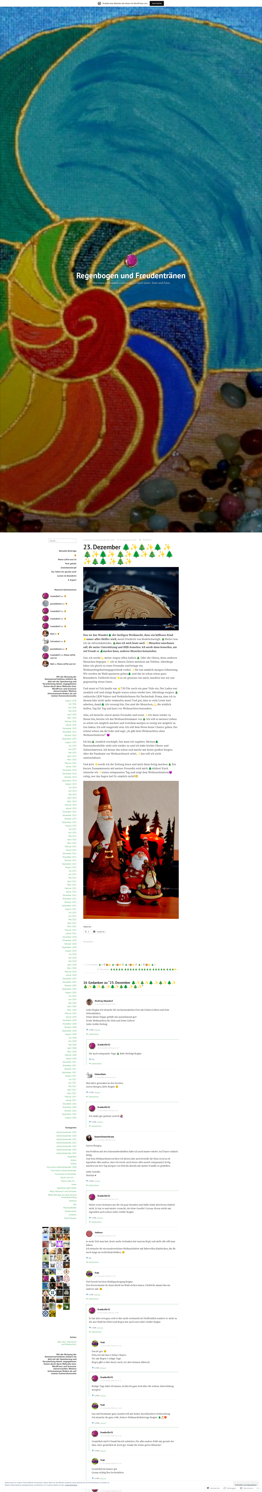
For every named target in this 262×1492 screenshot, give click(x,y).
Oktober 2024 (70, 777)
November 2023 (69, 815)
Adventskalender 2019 (66, 1132)
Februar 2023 (70, 846)
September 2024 (69, 780)
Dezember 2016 (69, 1103)
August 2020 (70, 950)
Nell (52, 634)
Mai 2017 (72, 1086)
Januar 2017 (71, 1100)
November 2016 (69, 1107)
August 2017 (70, 1076)
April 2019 (71, 1006)
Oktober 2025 (70, 735)
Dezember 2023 (69, 811)
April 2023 (71, 839)
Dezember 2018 (69, 1020)
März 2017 (71, 1093)
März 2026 (71, 718)
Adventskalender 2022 (66, 1142)
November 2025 (69, 731)
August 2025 (70, 742)
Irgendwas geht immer (66, 1188)
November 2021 (69, 898)
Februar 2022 (70, 888)
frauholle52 (55, 596)
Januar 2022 (71, 891)
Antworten (94, 1034)
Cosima (73, 1163)
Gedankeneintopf (68, 567)
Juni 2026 (72, 707)
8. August (72, 580)
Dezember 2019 (69, 978)
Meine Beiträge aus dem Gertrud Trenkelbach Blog (62, 1196)
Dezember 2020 (69, 937)
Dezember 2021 (69, 895)
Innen (73, 1184)
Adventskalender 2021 (66, 1139)
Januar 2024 (71, 808)
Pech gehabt (70, 563)
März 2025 (71, 759)
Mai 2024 (72, 794)
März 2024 (71, 801)
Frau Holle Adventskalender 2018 (61, 1167)
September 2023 (69, 822)
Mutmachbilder (69, 1207)
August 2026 (70, 700)
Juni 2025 (72, 749)
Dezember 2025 (69, 728)
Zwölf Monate (70, 1218)
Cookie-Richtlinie (71, 1485)
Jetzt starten (157, 3)
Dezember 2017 (69, 1062)
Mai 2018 (72, 1044)
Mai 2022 (72, 877)
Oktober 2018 (70, 1027)
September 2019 (69, 989)
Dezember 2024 (69, 770)
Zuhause (72, 1214)
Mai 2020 (72, 961)
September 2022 (69, 864)
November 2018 (69, 1023)
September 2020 (69, 947)
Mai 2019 (72, 1003)
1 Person (97, 1030)
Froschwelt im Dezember (65, 1174)
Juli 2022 (72, 871)
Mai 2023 (72, 836)
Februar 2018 (70, 1055)
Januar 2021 (71, 933)
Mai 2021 (72, 919)
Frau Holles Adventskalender (63, 1170)
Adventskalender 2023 (66, 1146)
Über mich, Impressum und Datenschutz (66, 1343)
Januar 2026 (71, 725)
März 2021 (71, 926)
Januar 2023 (71, 850)
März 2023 (71, 843)
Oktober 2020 (70, 944)
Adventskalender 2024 (66, 1149)
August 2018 (70, 1034)
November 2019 (69, 982)
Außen (73, 1160)
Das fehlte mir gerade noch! (63, 571)
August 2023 (70, 825)
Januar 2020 (71, 975)
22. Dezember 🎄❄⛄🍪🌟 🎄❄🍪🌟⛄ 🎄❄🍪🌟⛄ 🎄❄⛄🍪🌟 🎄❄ (120, 964)
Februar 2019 (70, 1013)
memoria (72, 1200)
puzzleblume (56, 603)
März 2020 (71, 968)
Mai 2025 (72, 752)
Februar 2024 (70, 804)
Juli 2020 (72, 954)
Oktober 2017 (70, 1069)
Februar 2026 (70, 721)
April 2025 (71, 756)
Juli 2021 (72, 912)
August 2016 (70, 1117)
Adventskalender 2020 (66, 1135)
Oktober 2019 (70, 985)
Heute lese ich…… (68, 1177)
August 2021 (70, 909)
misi (74, 1204)
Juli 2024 (72, 787)
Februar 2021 (70, 930)
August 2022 (70, 867)
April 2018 (71, 1048)
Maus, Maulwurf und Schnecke (63, 1191)
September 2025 (69, 738)
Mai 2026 (72, 711)
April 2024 (71, 798)
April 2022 (71, 881)
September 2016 (69, 1114)
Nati (97, 1272)
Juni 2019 (72, 999)
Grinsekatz (55, 641)
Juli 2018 (72, 1037)
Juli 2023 (72, 829)
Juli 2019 (72, 996)
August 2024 (70, 784)
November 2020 (69, 940)
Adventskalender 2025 (66, 1153)
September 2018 (69, 1030)
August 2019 (70, 992)
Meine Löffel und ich (67, 559)
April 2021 (71, 923)
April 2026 (71, 714)
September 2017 (69, 1072)
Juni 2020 (72, 957)
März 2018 (71, 1051)
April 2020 (71, 964)
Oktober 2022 (70, 860)
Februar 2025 (70, 763)
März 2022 (71, 884)
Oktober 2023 (70, 818)
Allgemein (72, 1156)
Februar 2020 (70, 971)
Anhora (98, 1232)
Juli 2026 (72, 704)
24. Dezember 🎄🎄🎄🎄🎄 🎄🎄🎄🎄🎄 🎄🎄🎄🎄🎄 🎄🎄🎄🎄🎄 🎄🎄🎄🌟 (137, 969)
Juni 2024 (72, 791)
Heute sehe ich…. (68, 1181)
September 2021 (69, 905)
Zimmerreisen (70, 1211)
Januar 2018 (71, 1058)
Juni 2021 (72, 916)
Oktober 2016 (70, 1110)
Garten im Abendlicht (66, 576)
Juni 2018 (72, 1041)
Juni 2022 (72, 874)
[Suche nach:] (62, 540)
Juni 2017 (72, 1082)
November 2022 (69, 857)
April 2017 (71, 1089)
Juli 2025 (72, 745)
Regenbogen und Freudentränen (131, 275)
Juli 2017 (72, 1079)
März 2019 (71, 1010)
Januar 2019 (71, 1017)
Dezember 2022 (69, 853)
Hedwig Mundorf (104, 1000)
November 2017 (69, 1065)
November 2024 (69, 773)
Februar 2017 (70, 1096)
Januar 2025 (71, 766)
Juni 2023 (72, 832)
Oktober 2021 (70, 902)
